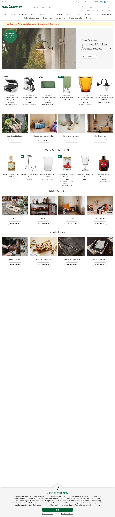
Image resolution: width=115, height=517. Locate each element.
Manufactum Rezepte (43, 259)
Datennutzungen (90, 496)
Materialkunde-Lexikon (72, 259)
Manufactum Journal (100, 259)
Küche (43, 218)
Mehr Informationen (67, 514)
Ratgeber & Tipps (15, 259)
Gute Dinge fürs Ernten (15, 136)
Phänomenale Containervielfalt (43, 136)
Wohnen (71, 218)
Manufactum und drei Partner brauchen (29, 496)
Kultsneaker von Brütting (71, 136)
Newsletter (14, 2)
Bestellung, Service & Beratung (87, 2)
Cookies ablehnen (47, 514)
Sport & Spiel (100, 218)
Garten (15, 218)
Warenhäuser (5, 2)
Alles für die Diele (100, 136)
